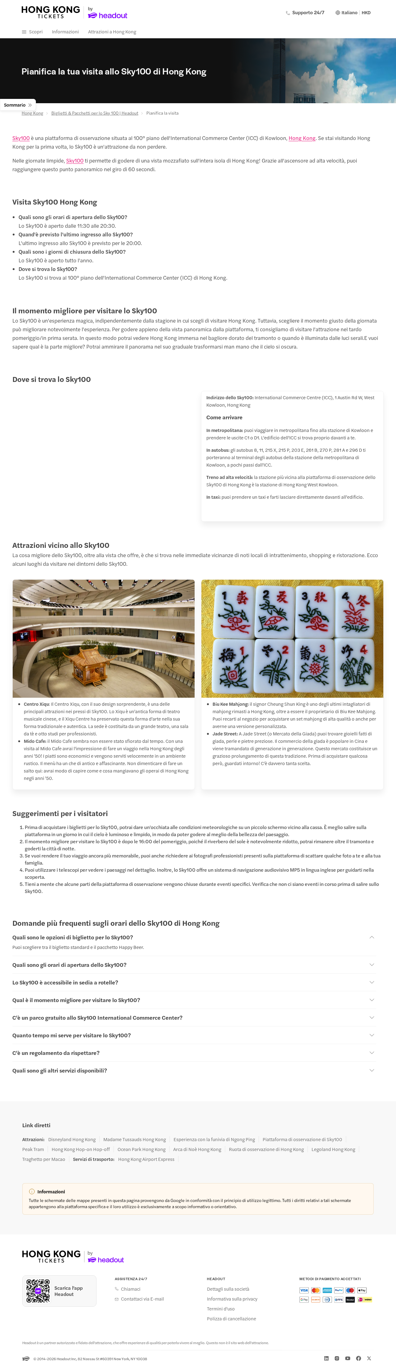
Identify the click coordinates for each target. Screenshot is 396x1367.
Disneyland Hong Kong (72, 1139)
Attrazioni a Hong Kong (112, 31)
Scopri (36, 31)
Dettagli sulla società (228, 1289)
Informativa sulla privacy (232, 1299)
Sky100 (21, 138)
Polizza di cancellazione (231, 1318)
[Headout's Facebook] (358, 1358)
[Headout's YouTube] (347, 1358)
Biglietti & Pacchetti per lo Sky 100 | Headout (94, 112)
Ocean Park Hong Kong (142, 1149)
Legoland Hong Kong (333, 1149)
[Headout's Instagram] (336, 1358)
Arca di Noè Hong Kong (197, 1149)
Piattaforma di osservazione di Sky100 (302, 1139)
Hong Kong (32, 112)
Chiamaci (130, 1289)
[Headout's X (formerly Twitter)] (369, 1358)
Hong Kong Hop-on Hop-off (81, 1149)
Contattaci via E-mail (142, 1299)
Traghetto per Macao (43, 1159)
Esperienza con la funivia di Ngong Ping (214, 1139)
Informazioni (65, 31)
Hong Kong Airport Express (146, 1159)
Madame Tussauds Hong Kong (134, 1139)
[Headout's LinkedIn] (326, 1358)
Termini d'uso (221, 1309)
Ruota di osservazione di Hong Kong (266, 1149)
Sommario (15, 104)
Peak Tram (33, 1149)
